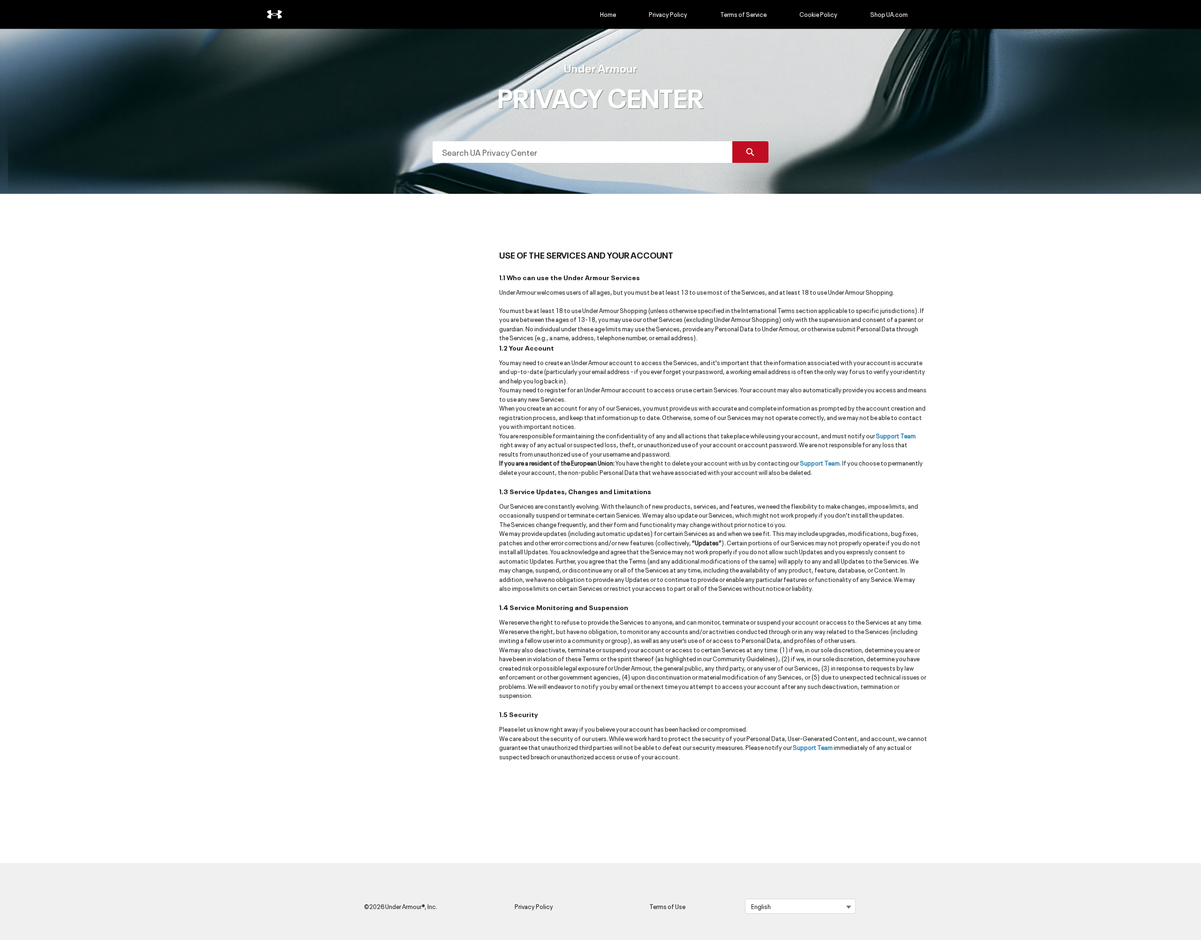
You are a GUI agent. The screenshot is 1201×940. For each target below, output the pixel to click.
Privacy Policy (668, 14)
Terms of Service (743, 14)
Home (608, 14)
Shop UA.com (889, 14)
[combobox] (582, 152)
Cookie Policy (818, 14)
